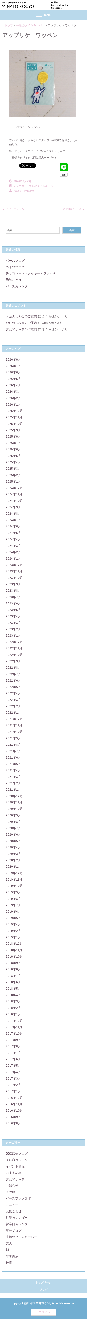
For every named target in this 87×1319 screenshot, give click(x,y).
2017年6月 (13, 1059)
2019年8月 (13, 898)
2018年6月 (13, 982)
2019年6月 (13, 911)
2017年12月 (14, 1020)
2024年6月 (13, 526)
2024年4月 (13, 539)
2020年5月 (13, 841)
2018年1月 (13, 1014)
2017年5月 (13, 1065)
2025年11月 (14, 417)
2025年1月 (13, 481)
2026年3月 (13, 391)
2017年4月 (13, 1072)
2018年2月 (13, 1008)
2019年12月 (14, 873)
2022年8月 (13, 667)
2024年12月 (14, 488)
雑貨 (9, 1262)
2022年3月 (13, 699)
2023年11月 (14, 571)
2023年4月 (13, 616)
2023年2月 (13, 629)
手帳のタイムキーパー (42, 186)
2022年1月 (13, 712)
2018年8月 (13, 969)
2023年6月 (13, 603)
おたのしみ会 (15, 1179)
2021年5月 (13, 764)
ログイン (44, 1312)
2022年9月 (13, 661)
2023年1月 (13, 635)
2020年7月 (13, 828)
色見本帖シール (74, 208)
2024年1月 (13, 558)
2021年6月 (13, 757)
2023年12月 (14, 565)
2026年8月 (13, 359)
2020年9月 (13, 815)
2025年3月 (13, 468)
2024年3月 (13, 545)
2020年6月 (13, 834)
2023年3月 (13, 622)
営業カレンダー (17, 1217)
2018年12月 (14, 943)
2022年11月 (14, 648)
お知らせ (12, 1185)
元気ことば (13, 280)
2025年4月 (13, 462)
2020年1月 (13, 866)
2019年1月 (13, 937)
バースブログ (15, 260)
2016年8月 (13, 1123)
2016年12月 (14, 1097)
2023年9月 (13, 584)
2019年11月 (14, 879)
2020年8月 (13, 821)
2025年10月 (14, 423)
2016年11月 (14, 1104)
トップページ (43, 1282)
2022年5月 (13, 687)
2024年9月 (13, 507)
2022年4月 (13, 693)
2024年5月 (13, 533)
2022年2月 (13, 706)
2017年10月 (14, 1033)
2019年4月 (13, 924)
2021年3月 (13, 776)
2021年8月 (13, 744)
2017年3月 (13, 1078)
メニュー (12, 1205)
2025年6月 (13, 449)
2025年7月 (13, 443)
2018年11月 (14, 950)
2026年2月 (13, 398)
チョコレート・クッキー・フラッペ (31, 273)
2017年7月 (13, 1052)
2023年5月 (13, 610)
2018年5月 (13, 988)
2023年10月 (14, 577)
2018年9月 (13, 963)
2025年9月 (13, 430)
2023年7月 (13, 597)
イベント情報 (15, 1166)
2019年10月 (14, 886)
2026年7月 (13, 366)
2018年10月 (14, 956)
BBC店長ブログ (17, 1153)
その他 (10, 1192)
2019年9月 (13, 892)
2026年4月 (13, 385)
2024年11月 (14, 494)
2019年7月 (13, 905)
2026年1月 (13, 404)
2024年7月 (13, 520)
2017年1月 (13, 1091)
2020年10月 (14, 809)
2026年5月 (13, 378)
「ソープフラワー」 (16, 208)
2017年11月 (14, 1027)
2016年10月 (14, 1110)
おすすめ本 (13, 1172)
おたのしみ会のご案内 (21, 316)
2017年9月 (13, 1040)
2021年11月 (14, 725)
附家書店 (12, 1256)
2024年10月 (14, 500)
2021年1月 (13, 789)
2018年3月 (13, 1001)
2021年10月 (14, 732)
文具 (9, 1243)
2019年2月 (13, 931)
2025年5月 (13, 456)
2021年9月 (13, 738)
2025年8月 (13, 436)
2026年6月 (13, 372)
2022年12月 (14, 642)
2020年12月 (14, 796)
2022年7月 (13, 674)
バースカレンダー (18, 286)
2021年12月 (14, 719)
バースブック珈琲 (18, 1198)
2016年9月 (13, 1117)
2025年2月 (13, 475)
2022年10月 (14, 655)
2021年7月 (13, 751)
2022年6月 (13, 680)
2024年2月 (13, 552)
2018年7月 (13, 975)
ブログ (43, 1289)
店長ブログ (13, 1230)
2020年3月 (13, 854)
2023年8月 (13, 590)
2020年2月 (13, 860)
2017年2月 (13, 1085)
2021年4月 (13, 770)
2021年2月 (13, 783)
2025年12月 (14, 411)
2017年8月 (13, 1046)
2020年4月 (13, 847)
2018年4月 (13, 995)
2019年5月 (13, 918)
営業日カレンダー (18, 1224)
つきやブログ (15, 267)
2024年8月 (13, 513)
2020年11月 (14, 802)
